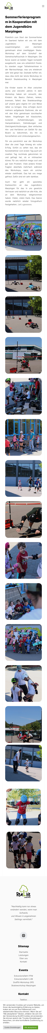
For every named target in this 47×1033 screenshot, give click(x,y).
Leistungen (23, 955)
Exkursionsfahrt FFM (23, 976)
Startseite (23, 952)
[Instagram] (23, 936)
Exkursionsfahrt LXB (23, 979)
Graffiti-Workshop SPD (23, 982)
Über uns (23, 958)
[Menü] (43, 6)
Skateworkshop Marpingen (23, 985)
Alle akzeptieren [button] (30, 1027)
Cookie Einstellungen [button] (12, 1027)
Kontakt (23, 961)
